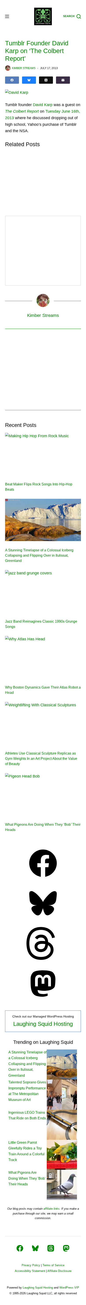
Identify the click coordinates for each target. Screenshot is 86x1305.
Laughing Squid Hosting (43, 1024)
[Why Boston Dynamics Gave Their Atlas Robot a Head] (43, 657)
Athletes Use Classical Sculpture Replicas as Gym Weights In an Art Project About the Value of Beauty (41, 758)
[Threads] (46, 80)
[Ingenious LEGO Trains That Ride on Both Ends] (62, 1124)
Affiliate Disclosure (59, 1271)
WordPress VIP (69, 1287)
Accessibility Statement (30, 1271)
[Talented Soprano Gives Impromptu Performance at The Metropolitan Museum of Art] (62, 1094)
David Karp (42, 105)
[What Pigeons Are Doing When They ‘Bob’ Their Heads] (43, 794)
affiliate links (51, 1208)
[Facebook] (12, 80)
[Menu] (7, 16)
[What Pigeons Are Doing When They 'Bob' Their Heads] (62, 1184)
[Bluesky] (29, 80)
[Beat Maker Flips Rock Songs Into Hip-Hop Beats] (43, 454)
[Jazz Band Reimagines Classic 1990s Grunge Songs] (43, 591)
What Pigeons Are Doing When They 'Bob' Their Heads (26, 1178)
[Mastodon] (43, 998)
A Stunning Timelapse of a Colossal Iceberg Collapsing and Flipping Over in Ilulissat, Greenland (39, 555)
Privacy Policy (31, 1265)
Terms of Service (53, 1265)
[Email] (63, 80)
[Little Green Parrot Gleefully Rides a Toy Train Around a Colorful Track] (62, 1154)
